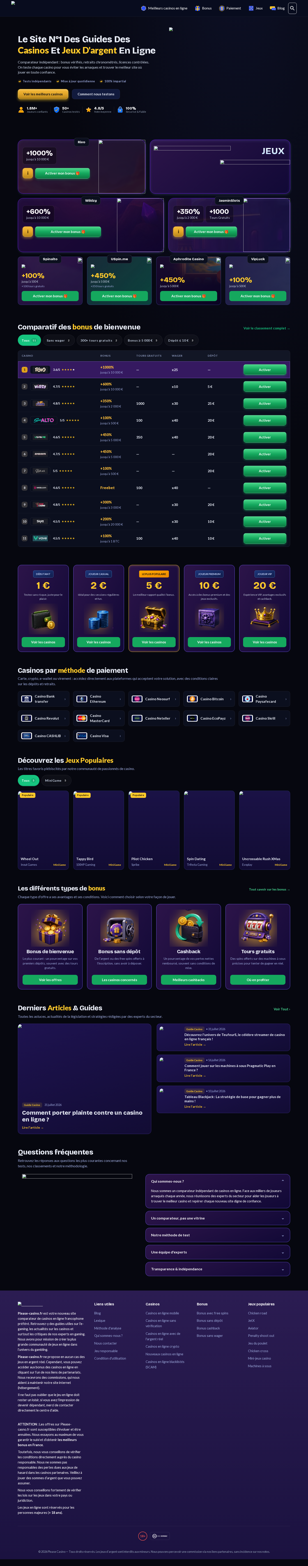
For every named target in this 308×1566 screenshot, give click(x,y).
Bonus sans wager (210, 1336)
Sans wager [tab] (58, 340)
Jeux (259, 8)
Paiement (233, 8)
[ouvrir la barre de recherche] (292, 8)
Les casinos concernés (119, 980)
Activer (265, 370)
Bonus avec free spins (212, 1313)
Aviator (253, 1328)
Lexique (99, 1320)
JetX (251, 1320)
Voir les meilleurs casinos (43, 94)
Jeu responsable (106, 1351)
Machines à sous (259, 1366)
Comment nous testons (96, 94)
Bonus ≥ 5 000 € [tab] (142, 340)
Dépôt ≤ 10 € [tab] (180, 340)
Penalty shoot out (261, 1336)
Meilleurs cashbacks (189, 980)
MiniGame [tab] (55, 780)
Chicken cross (258, 1351)
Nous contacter (105, 1343)
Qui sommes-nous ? (108, 1336)
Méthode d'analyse (107, 1328)
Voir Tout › (282, 1009)
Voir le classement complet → (267, 328)
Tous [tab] (29, 340)
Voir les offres (50, 980)
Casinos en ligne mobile (162, 1313)
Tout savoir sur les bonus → (269, 889)
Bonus (207, 8)
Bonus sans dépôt (210, 1320)
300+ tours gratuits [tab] (98, 340)
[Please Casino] (30, 1304)
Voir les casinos (43, 642)
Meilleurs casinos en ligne (167, 8)
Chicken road (257, 1313)
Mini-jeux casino (259, 1358)
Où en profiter (258, 980)
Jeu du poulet (257, 1343)
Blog (281, 8)
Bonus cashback (208, 1328)
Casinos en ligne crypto (162, 1346)
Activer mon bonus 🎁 (62, 173)
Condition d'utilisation (110, 1358)
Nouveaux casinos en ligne (164, 1354)
